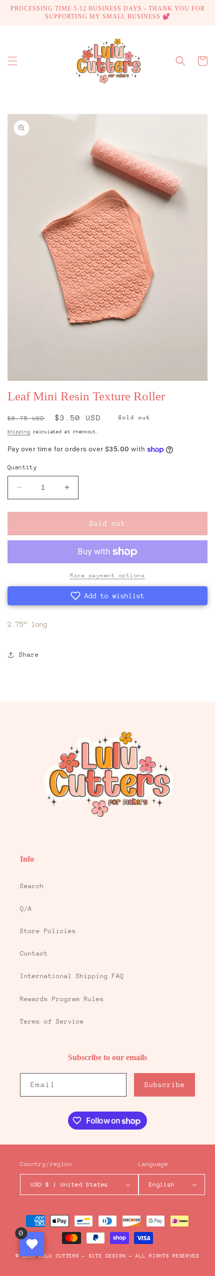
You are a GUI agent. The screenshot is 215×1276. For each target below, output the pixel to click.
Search (32, 886)
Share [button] (29, 654)
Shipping (19, 431)
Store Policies (48, 931)
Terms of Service (52, 1021)
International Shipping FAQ (72, 976)
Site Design (107, 1256)
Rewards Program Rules (62, 999)
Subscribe (164, 1085)
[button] (13, 61)
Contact (34, 953)
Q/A (26, 908)
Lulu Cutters (59, 1256)
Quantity (22, 467)
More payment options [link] (107, 575)
